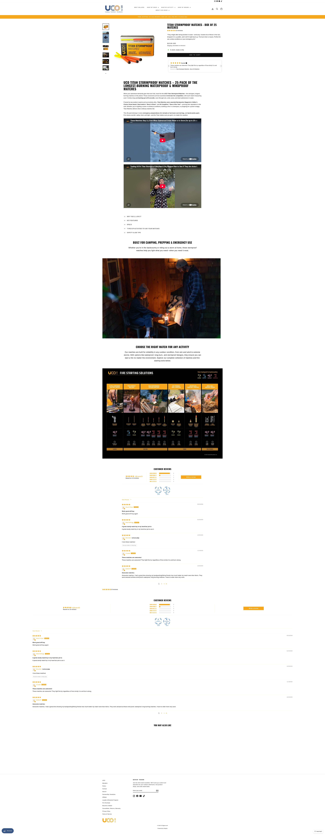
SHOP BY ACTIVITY (167, 7)
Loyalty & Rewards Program (110, 800)
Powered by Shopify (162, 828)
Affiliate (104, 797)
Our (126, 352)
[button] (171, 30)
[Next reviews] (221, 66)
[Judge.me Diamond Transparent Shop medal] (166, 490)
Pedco (104, 786)
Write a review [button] (191, 477)
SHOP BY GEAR (152, 7)
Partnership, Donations (108, 794)
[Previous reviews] (169, 66)
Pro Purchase (106, 802)
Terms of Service (107, 814)
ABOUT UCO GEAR (162, 10)
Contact (104, 788)
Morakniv (104, 783)
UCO (103, 780)
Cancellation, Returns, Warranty (111, 808)
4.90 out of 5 (138, 476)
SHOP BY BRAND (183, 7)
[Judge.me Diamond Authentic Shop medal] (158, 490)
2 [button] (161, 583)
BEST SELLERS (139, 7)
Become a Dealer (107, 805)
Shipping (169, 45)
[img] (126, 504)
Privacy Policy (106, 811)
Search (104, 791)
